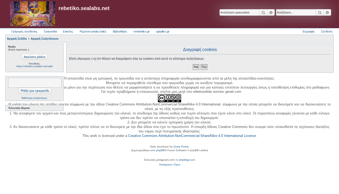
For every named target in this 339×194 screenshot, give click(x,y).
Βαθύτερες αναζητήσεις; (34, 98)
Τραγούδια (50, 31)
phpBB (160, 150)
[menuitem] (165, 164)
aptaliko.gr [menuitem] (163, 31)
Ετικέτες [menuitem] (68, 31)
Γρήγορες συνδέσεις (24, 31)
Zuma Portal (180, 146)
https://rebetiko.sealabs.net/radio (34, 66)
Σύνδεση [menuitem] (326, 31)
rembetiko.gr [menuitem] (141, 31)
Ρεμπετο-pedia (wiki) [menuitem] (93, 31)
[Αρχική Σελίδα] (33, 14)
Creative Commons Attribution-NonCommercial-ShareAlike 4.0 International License (192, 136)
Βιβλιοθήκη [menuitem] (120, 31)
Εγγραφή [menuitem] (308, 31)
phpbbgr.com (187, 159)
